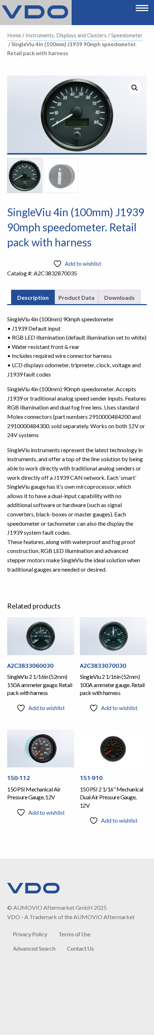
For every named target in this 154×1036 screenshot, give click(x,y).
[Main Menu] (142, 6)
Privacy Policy (30, 934)
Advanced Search (34, 948)
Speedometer (127, 35)
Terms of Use (75, 934)
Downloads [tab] (119, 297)
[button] (134, 87)
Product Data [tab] (76, 297)
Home (14, 35)
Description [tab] (33, 297)
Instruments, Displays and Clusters (66, 35)
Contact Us (80, 948)
